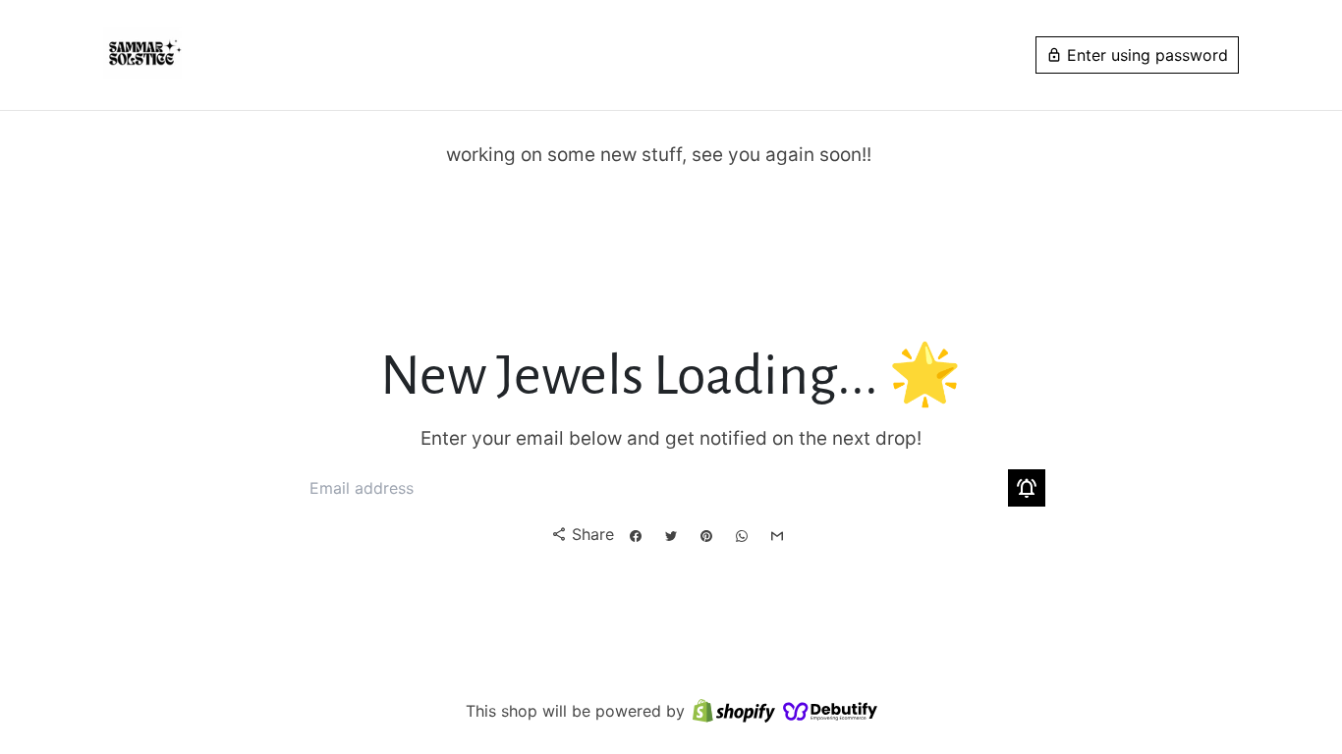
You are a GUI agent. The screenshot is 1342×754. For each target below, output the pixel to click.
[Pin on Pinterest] (706, 536)
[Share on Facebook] (635, 536)
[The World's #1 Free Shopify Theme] (830, 712)
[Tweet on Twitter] (671, 536)
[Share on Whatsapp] (741, 536)
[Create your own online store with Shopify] (734, 712)
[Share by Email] (777, 536)
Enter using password (1137, 55)
